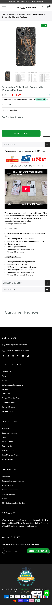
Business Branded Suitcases (13, 481)
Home (4, 15)
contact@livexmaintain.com (17, 345)
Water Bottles (7, 459)
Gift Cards (6, 394)
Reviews (5, 389)
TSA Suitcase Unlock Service (13, 503)
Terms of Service (8, 407)
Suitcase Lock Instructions (12, 385)
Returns (5, 380)
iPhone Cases (7, 442)
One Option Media (34, 592)
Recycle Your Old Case (11, 398)
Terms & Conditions (10, 490)
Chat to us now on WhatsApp (17, 350)
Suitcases (6, 428)
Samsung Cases (8, 446)
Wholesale (6, 476)
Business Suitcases (9, 433)
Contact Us (6, 372)
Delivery (5, 376)
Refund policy (7, 411)
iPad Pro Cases (8, 450)
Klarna (4, 498)
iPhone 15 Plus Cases (17, 15)
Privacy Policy (7, 485)
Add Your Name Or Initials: (12, 117)
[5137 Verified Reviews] (26, 586)
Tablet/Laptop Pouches (11, 455)
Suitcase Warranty (9, 494)
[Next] (46, 46)
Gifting (4, 437)
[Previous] (5, 46)
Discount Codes (8, 402)
